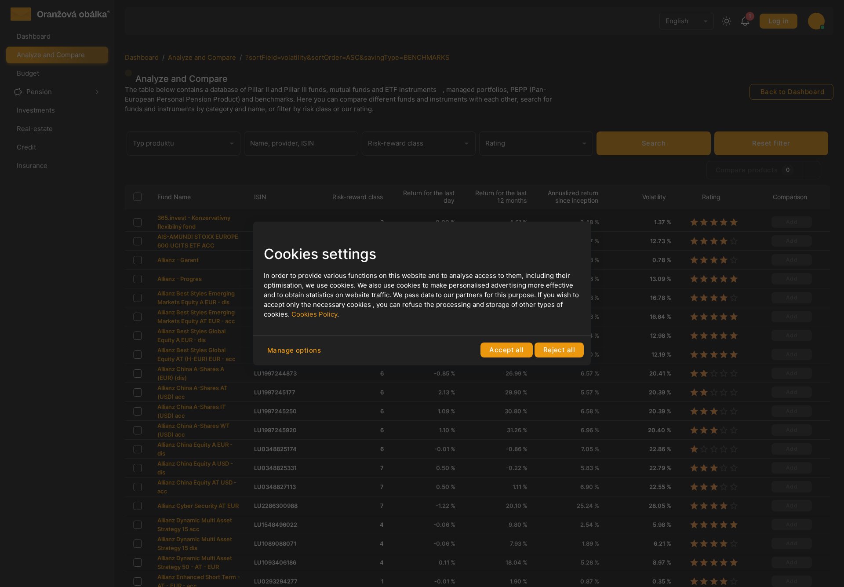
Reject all (559, 350)
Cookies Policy (314, 314)
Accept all (506, 350)
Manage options (294, 350)
